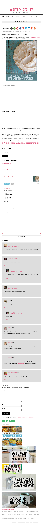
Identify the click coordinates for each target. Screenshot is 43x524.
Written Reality (21, 10)
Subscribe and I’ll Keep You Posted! (9, 150)
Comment (4, 390)
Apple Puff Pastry (5, 166)
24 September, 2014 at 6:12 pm (14, 288)
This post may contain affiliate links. (9, 85)
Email (3, 404)
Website (3, 408)
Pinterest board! (21, 363)
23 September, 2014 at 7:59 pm (14, 259)
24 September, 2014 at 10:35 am (16, 271)
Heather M (10, 342)
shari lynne (10, 327)
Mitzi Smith (12, 270)
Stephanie (10, 357)
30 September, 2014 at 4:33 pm (14, 374)
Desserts (23, 236)
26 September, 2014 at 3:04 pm (14, 359)
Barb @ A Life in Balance (13, 258)
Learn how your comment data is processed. (26, 417)
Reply (5, 251)
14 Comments (26, 23)
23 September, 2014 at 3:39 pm (14, 246)
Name (3, 399)
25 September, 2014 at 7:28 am (16, 313)
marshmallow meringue (35, 37)
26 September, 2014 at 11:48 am (14, 344)
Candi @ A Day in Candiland (13, 244)
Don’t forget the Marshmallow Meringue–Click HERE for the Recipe (21, 143)
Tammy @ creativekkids (12, 372)
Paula (9, 300)
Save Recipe (7, 183)
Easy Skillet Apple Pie (6, 163)
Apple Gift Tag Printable (7, 169)
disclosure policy (23, 31)
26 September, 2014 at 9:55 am (14, 329)
